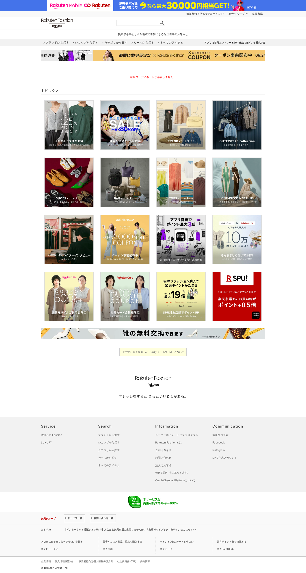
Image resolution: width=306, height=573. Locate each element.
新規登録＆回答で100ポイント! (205, 13)
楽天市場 (257, 13)
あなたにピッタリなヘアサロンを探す (62, 541)
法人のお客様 (163, 465)
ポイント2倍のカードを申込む (177, 541)
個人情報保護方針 (65, 561)
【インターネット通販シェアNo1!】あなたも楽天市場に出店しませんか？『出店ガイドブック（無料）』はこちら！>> (130, 529)
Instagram (218, 450)
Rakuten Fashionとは (168, 442)
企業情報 (46, 561)
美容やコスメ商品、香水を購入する (122, 541)
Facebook (218, 442)
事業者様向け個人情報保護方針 (96, 561)
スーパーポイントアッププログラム (176, 435)
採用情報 (145, 561)
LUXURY (46, 442)
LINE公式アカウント (224, 457)
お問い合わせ (163, 457)
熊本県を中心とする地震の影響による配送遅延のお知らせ (153, 34)
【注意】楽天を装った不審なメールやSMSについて (153, 352)
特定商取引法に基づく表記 (171, 472)
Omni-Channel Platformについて (175, 480)
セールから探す (107, 457)
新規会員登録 (220, 435)
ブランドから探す (109, 435)
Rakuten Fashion (75, 23)
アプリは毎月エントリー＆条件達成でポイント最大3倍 (234, 42)
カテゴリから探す (109, 450)
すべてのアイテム (109, 465)
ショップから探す (109, 442)
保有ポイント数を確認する (231, 541)
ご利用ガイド (163, 450)
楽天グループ (236, 13)
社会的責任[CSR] (126, 561)
